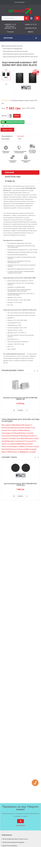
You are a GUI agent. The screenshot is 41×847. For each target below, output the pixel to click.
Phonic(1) (30, 446)
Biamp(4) (14, 428)
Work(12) (16, 452)
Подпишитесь (20, 825)
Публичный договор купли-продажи (13, 842)
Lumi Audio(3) (12, 444)
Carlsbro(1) (28, 428)
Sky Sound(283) (23, 449)
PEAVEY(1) (23, 446)
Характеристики (12, 177)
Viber (31, 32)
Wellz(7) (4, 452)
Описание (9, 172)
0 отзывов (13, 100)
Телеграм (10, 32)
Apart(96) (21, 425)
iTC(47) (36, 438)
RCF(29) (9, 449)
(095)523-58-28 (10, 28)
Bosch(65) (21, 428)
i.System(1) (6, 438)
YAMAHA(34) (23, 452)
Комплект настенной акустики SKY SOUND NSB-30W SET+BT (20, 398)
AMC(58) (15, 425)
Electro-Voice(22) (27, 433)
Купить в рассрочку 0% (15, 122)
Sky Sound (20, 136)
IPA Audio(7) (29, 438)
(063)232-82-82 (31, 28)
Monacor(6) (27, 444)
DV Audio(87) (17, 433)
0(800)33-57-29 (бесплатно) (10, 25)
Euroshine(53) (6, 436)
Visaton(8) (32, 449)
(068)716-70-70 (31, 24)
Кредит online (7, 130)
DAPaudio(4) (23, 430)
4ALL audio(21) (7, 425)
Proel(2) (36, 446)
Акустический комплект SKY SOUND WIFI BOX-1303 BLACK (20, 484)
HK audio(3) (24, 436)
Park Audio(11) (14, 446)
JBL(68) (4, 441)
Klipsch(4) (10, 441)
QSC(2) (4, 449)
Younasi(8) (32, 452)
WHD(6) (10, 452)
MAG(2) (20, 444)
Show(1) (15, 449)
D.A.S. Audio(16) (13, 430)
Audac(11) (28, 425)
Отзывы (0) (10, 181)
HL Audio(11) (32, 436)
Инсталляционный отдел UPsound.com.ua (15, 839)
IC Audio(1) (13, 438)
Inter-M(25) (21, 438)
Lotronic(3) (30, 441)
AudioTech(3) (6, 428)
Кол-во (4, 116)
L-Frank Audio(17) (20, 441)
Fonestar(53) (15, 436)
